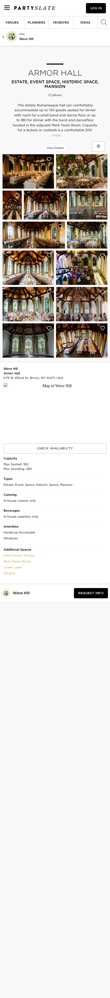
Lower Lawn (13, 567)
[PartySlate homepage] (34, 8)
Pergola (9, 573)
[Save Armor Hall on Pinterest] (98, 146)
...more (55, 135)
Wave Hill (26, 39)
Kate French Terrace (19, 555)
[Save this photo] (49, 159)
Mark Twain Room (17, 561)
